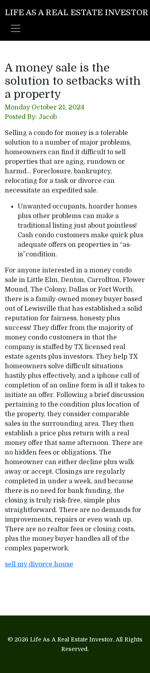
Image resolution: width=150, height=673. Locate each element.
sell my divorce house (39, 564)
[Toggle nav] (15, 28)
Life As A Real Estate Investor (76, 12)
